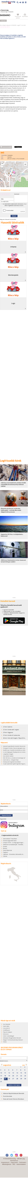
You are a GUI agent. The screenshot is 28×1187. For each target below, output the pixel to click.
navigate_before (2, 1065)
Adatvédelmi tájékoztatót (11, 204)
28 (17, 1079)
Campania (10, 11)
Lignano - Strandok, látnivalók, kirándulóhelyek (13, 854)
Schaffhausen (6, 1030)
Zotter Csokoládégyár (8, 1036)
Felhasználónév (4, 806)
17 (1, 1076)
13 (13, 1073)
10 (1, 1073)
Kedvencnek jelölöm (6, 147)
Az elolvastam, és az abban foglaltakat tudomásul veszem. (14, 204)
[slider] (5, 27)
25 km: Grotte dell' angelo (11, 729)
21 (17, 1076)
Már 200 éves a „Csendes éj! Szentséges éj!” (14, 758)
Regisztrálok (3, 819)
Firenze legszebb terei (9, 840)
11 (5, 1073)
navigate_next (27, 1060)
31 (1, 1081)
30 (25, 1079)
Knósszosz (6, 1034)
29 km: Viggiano (8, 732)
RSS (14, 1164)
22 (21, 1076)
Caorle (5, 856)
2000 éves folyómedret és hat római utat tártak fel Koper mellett (13, 561)
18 (5, 1076)
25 (5, 1079)
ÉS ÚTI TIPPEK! (6, 1049)
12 (9, 1073)
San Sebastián (6, 1024)
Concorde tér (6, 1028)
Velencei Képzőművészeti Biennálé (13, 1093)
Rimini (5, 848)
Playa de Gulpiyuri (7, 1032)
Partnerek (22, 1162)
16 (25, 1073)
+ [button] (2, 163)
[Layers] (25, 164)
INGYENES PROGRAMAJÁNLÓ (12, 1047)
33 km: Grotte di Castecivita (11, 735)
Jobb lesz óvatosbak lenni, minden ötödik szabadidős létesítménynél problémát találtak (13, 484)
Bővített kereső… (4, 1061)
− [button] (2, 166)
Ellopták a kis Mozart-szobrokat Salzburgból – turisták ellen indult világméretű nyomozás (11, 510)
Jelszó (1, 810)
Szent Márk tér (7, 850)
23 (25, 1076)
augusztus (7, 1065)
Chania (5, 1042)
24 (1, 1079)
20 (13, 1076)
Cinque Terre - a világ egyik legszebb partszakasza (13, 842)
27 (13, 1079)
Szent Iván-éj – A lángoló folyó (11, 760)
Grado (5, 846)
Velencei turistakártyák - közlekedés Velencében (13, 844)
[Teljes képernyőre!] (2, 168)
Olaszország (4, 11)
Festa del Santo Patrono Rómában (13, 1099)
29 (21, 1079)
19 (9, 1076)
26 (9, 1079)
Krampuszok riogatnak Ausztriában (12, 762)
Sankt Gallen (6, 1026)
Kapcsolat (14, 1162)
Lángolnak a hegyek (8, 754)
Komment (16, 194)
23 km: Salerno (7, 727)
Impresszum (5, 1162)
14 (17, 1073)
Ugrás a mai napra (14, 1085)
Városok (3, 20)
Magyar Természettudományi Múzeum (13, 1040)
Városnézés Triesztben (10, 838)
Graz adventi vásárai (8, 756)
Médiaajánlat (6, 1164)
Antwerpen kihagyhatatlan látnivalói (12, 1038)
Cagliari (5, 852)
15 (21, 1073)
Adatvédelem (21, 1164)
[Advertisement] (14, 56)
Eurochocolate (7, 1096)
